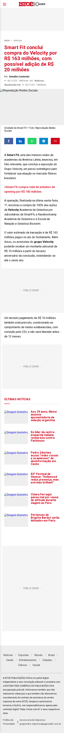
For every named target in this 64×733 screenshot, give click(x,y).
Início (7, 40)
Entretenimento (28, 659)
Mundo (38, 655)
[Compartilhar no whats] (32, 141)
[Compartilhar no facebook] (8, 141)
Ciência (22, 664)
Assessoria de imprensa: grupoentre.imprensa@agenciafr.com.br (40, 722)
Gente (9, 659)
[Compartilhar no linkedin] (20, 141)
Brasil (51, 655)
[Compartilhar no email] (55, 141)
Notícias (18, 40)
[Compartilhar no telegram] (43, 141)
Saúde (36, 664)
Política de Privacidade (9, 722)
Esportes (23, 655)
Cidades (47, 659)
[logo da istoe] (32, 4)
